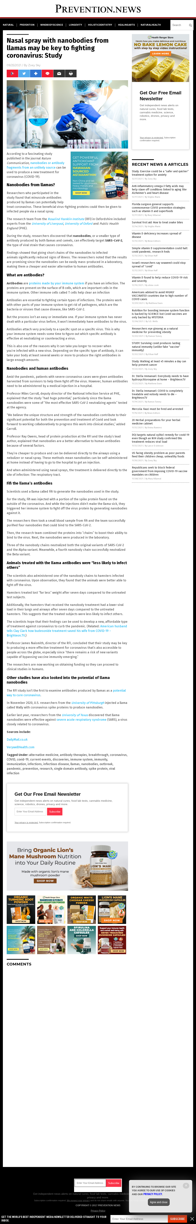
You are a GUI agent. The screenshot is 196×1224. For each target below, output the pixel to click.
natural (8, 25)
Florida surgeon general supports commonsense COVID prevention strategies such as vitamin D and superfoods (158, 208)
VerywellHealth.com (20, 747)
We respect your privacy (78, 1200)
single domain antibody (70, 768)
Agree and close (158, 1202)
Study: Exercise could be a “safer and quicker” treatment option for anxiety (160, 173)
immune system (81, 759)
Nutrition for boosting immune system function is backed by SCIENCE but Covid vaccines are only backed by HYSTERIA (160, 314)
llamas (75, 764)
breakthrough (98, 755)
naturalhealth (151, 25)
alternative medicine (43, 755)
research (46, 768)
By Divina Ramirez (153, 427)
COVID (11, 759)
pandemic (14, 768)
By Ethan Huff (151, 256)
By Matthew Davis (154, 303)
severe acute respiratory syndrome (81, 719)
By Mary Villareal (153, 215)
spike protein (98, 768)
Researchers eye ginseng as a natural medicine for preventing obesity (155, 330)
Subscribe (177, 1219)
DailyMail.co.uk (17, 739)
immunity (100, 759)
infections (35, 764)
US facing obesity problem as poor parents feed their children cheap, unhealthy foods (158, 454)
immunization (16, 764)
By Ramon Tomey (154, 336)
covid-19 (23, 759)
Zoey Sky (34, 65)
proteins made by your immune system (56, 283)
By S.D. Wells (152, 321)
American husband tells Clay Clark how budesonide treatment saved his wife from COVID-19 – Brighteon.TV (67, 630)
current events (40, 759)
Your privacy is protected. (26, 822)
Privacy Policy (98, 1210)
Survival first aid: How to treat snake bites (157, 222)
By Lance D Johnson (154, 446)
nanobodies (89, 764)
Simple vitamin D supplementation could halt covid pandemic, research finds (159, 250)
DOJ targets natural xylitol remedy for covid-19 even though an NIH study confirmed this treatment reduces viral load (160, 438)
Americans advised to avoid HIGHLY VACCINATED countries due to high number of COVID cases (159, 296)
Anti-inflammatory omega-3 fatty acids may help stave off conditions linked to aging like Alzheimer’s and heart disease (159, 189)
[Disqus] (67, 1017)
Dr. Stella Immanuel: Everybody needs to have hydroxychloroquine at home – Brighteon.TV (160, 378)
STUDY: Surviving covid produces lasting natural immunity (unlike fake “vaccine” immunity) (156, 347)
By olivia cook (152, 285)
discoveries (61, 759)
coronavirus (118, 755)
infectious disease (56, 764)
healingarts (126, 25)
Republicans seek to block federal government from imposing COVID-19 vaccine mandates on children (159, 471)
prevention (27, 25)
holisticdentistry (100, 25)
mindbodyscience (51, 25)
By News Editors (152, 241)
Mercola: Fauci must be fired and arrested (157, 409)
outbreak (106, 764)
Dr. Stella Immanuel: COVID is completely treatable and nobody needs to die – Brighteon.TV (157, 394)
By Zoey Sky (150, 179)
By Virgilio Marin (152, 197)
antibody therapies (73, 755)
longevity (75, 25)
